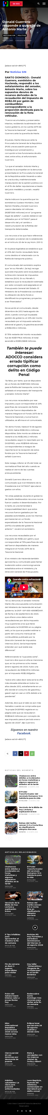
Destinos (8, 975)
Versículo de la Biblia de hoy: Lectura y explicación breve (30, 809)
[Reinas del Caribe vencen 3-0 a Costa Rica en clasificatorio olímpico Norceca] (11, 828)
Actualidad (23, 800)
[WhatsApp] (32, 753)
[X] (20, 753)
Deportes (22, 832)
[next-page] (10, 838)
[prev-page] (6, 838)
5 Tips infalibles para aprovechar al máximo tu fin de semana (12, 938)
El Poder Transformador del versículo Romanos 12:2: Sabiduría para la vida (31, 795)
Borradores (31, 947)
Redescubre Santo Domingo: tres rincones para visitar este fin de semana (34, 999)
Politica (22, 35)
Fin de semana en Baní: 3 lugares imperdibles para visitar (12, 968)
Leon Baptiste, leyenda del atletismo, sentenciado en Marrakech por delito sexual (34, 1085)
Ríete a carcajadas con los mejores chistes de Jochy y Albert (34, 1057)
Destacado (23, 787)
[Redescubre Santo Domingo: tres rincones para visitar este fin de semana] (35, 986)
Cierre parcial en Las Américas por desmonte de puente (11, 1057)
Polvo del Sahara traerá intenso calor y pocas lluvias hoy (12, 998)
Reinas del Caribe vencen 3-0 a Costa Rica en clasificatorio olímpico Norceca (31, 826)
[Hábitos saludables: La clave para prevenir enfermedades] (13, 1073)
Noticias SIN (9, 35)
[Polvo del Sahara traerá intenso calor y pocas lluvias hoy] (13, 986)
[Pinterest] (26, 753)
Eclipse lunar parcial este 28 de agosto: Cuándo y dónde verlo (34, 1027)
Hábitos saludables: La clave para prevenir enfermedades (12, 1084)
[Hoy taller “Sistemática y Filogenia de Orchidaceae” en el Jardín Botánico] (35, 957)
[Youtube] (30, 1111)
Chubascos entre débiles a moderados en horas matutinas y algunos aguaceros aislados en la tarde (29, 780)
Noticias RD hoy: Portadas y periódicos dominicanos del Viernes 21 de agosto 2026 (35, 939)
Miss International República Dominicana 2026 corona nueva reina (11, 1028)
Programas (31, 1064)
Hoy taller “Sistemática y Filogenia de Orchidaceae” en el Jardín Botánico (34, 969)
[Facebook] (15, 753)
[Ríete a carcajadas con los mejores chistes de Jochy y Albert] (35, 1046)
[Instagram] (21, 1111)
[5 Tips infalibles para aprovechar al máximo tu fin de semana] (13, 927)
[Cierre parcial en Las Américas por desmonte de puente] (13, 1046)
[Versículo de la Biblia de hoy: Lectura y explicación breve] (11, 812)
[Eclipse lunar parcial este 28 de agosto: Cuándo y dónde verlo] (35, 1016)
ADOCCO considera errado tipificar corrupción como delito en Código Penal (24, 366)
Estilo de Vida (10, 945)
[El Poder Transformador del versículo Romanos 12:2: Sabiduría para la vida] (11, 797)
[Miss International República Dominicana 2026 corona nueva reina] (13, 1016)
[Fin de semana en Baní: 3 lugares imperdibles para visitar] (13, 957)
